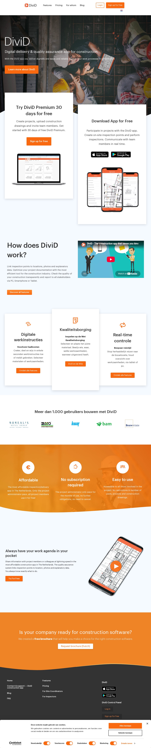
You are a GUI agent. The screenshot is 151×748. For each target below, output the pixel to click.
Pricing (59, 5)
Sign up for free (115, 5)
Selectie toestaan (125, 733)
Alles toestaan (125, 726)
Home (10, 681)
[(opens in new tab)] (109, 688)
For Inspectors (49, 697)
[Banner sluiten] (147, 723)
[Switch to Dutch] (121, 10)
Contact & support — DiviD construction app (19, 687)
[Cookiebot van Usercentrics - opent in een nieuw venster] (15, 743)
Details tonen (126, 743)
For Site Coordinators (52, 691)
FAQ (9, 698)
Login (100, 5)
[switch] (69, 743)
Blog (82, 5)
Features (47, 5)
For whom (71, 5)
